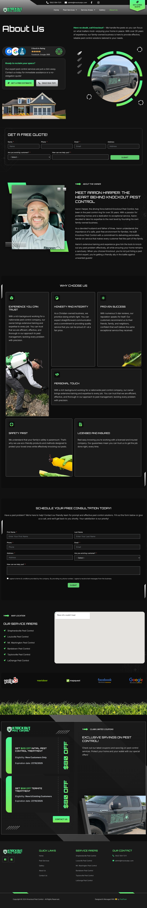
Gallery (102, 10)
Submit (124, 157)
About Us (113, 10)
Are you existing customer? (18, 152)
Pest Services (69, 10)
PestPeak (123, 899)
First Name (11, 532)
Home (56, 10)
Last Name (78, 532)
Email (76, 142)
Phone (43, 142)
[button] (70, 10)
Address (111, 142)
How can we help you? (60, 152)
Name (10, 142)
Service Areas (87, 10)
